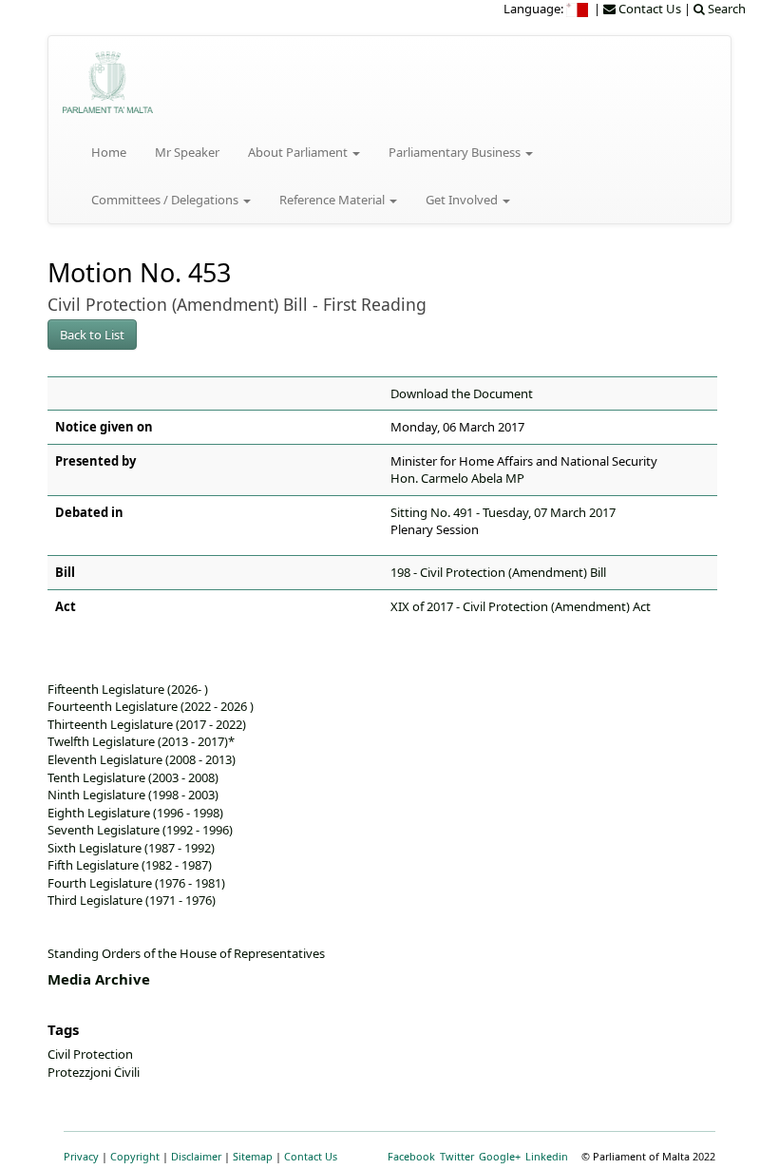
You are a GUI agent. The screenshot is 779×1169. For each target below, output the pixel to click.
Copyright (135, 1156)
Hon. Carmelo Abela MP (457, 478)
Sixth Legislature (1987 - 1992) (131, 847)
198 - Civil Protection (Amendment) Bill (498, 572)
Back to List (92, 334)
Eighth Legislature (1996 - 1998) (135, 812)
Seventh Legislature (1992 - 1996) (140, 829)
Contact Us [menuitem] (648, 8)
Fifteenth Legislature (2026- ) (128, 689)
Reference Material (333, 199)
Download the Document (461, 393)
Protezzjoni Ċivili (94, 1072)
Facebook (411, 1156)
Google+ (500, 1156)
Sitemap (253, 1156)
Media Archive (99, 978)
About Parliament (299, 152)
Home (108, 152)
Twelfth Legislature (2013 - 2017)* (141, 741)
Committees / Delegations (166, 199)
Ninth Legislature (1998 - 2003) (133, 794)
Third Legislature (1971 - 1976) (132, 900)
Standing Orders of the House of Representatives (186, 953)
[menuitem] (578, 8)
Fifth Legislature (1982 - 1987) (130, 864)
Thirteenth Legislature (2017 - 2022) (147, 724)
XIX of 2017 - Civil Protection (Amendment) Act (520, 606)
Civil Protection (90, 1054)
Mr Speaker (187, 152)
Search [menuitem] (725, 8)
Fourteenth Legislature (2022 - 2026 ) (151, 706)
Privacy (81, 1156)
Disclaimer (196, 1156)
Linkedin (546, 1156)
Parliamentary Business (456, 152)
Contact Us (310, 1156)
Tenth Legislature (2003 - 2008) (133, 777)
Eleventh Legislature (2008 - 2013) (142, 759)
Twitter (457, 1156)
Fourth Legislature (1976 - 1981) (136, 882)
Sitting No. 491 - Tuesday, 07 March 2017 (503, 512)
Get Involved (463, 199)
